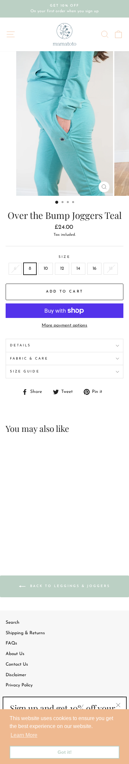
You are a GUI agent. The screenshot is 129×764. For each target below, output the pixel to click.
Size (64, 257)
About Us (15, 654)
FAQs (11, 643)
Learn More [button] (24, 735)
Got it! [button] (65, 752)
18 (110, 268)
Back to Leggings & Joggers (69, 586)
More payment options (64, 325)
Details (20, 345)
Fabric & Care (29, 359)
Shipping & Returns (25, 633)
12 (62, 268)
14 (78, 268)
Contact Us (17, 664)
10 (46, 268)
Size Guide (25, 371)
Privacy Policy (19, 685)
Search (13, 622)
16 (94, 268)
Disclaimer (16, 675)
